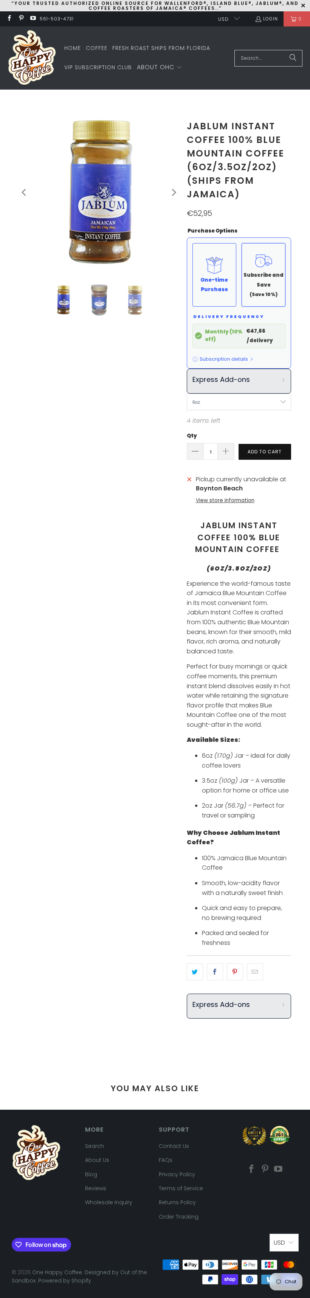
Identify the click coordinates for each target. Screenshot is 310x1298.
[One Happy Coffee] (32, 58)
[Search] (293, 58)
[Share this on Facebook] (215, 972)
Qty (192, 435)
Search (94, 1146)
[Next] (173, 192)
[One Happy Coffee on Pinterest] (20, 19)
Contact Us (174, 1146)
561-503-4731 (57, 19)
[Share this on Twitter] (195, 972)
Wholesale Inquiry (108, 1202)
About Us (97, 1160)
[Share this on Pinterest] (235, 972)
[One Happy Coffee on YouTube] (32, 19)
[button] (159, 68)
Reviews (95, 1188)
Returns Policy (177, 1202)
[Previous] (25, 192)
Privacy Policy (177, 1174)
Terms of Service (181, 1188)
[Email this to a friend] (255, 972)
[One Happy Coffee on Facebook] (9, 19)
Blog (91, 1174)
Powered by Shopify (64, 1280)
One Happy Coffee (57, 1272)
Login (270, 19)
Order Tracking (178, 1216)
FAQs (165, 1160)
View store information (225, 500)
